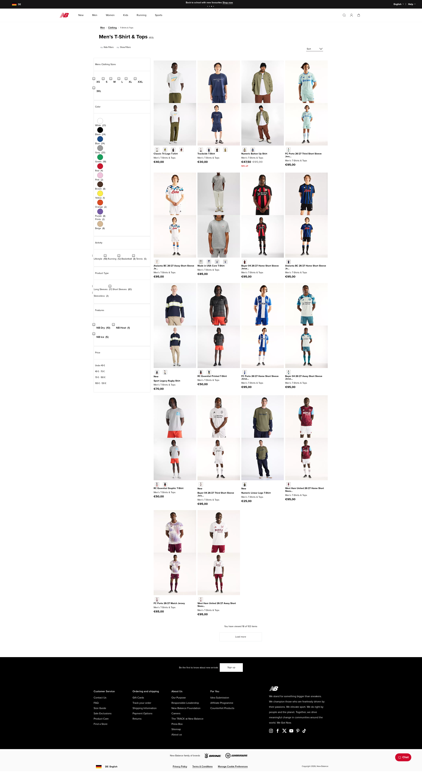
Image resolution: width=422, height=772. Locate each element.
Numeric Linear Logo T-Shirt (256, 492)
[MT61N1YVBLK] (173, 149)
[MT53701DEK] (244, 149)
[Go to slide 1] (208, 7)
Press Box (177, 724)
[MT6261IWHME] (244, 262)
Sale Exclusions (102, 713)
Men (102, 27)
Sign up (231, 667)
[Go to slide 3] (212, 7)
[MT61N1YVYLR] (181, 149)
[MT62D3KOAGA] (165, 372)
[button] (351, 15)
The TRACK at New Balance (187, 718)
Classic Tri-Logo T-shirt (166, 153)
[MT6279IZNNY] (209, 149)
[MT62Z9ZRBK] (165, 484)
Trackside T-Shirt (206, 153)
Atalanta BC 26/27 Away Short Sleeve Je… (174, 267)
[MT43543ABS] (225, 262)
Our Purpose (178, 697)
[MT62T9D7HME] (288, 484)
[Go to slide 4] (214, 7)
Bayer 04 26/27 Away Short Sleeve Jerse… (303, 377)
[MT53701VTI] (253, 149)
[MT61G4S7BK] (201, 372)
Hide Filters (108, 47)
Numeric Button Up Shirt (254, 153)
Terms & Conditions (202, 766)
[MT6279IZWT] (201, 149)
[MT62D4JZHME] (288, 262)
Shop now (228, 2)
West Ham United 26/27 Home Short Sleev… (304, 489)
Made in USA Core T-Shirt (211, 265)
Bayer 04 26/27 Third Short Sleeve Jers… (215, 494)
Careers (175, 713)
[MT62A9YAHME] (244, 372)
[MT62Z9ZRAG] (157, 484)
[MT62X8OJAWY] (157, 262)
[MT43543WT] (217, 262)
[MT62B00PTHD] (201, 484)
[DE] (12, 4)
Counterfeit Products (222, 708)
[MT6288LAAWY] (201, 599)
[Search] (344, 15)
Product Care (101, 718)
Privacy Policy (180, 766)
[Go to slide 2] (210, 7)
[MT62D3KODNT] (157, 372)
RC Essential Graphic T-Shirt (168, 488)
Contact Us (100, 697)
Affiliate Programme (221, 703)
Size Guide (100, 708)
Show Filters (125, 47)
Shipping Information (145, 708)
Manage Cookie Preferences (233, 766)
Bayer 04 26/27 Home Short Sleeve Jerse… (260, 267)
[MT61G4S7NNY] (209, 372)
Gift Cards (138, 697)
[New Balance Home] (65, 15)
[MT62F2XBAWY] (288, 372)
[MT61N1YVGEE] (165, 149)
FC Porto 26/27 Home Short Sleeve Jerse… (260, 377)
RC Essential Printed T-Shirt (212, 376)
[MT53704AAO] (244, 484)
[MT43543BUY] (209, 262)
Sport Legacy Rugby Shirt (167, 380)
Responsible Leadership (185, 703)
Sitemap (176, 729)
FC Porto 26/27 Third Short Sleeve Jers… (303, 155)
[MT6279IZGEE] (225, 149)
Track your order (142, 703)
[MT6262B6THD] (288, 149)
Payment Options (142, 713)
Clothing (112, 27)
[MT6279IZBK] (217, 149)
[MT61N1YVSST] (157, 149)
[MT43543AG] (201, 262)
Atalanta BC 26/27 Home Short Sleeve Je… (305, 267)
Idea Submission (219, 697)
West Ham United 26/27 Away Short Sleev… (216, 605)
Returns (137, 718)
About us (176, 734)
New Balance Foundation (185, 708)
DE (111, 766)
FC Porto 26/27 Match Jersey (169, 603)
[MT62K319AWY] (157, 599)
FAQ (96, 703)
